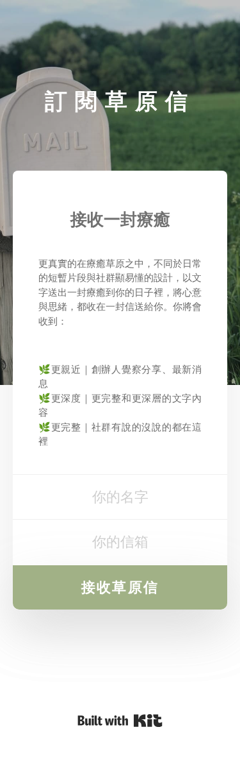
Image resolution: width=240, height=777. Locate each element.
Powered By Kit (120, 720)
